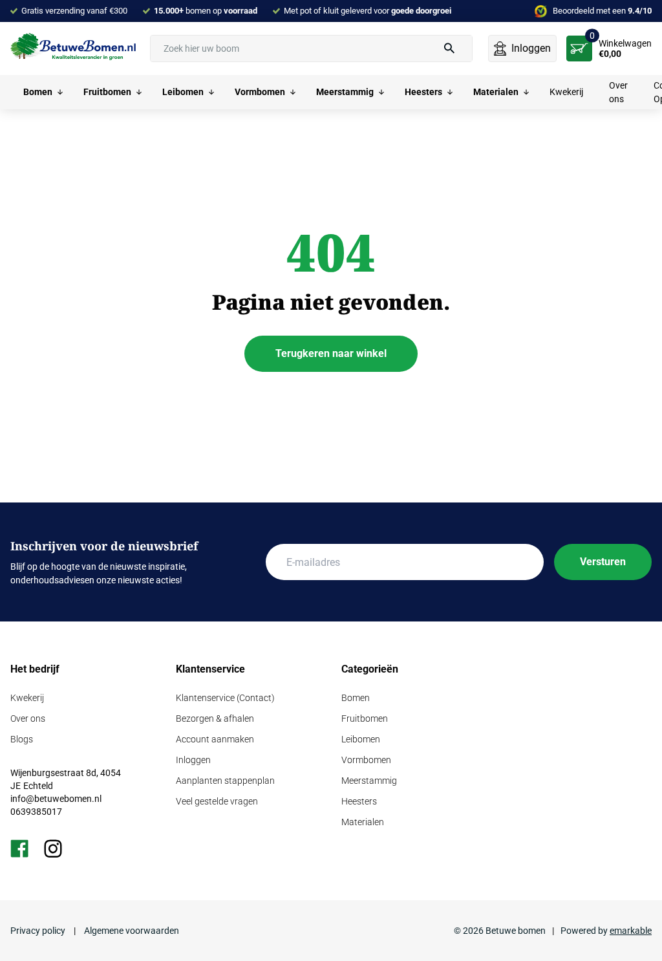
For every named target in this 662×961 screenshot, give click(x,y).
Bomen (355, 698)
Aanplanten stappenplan (225, 780)
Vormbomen (366, 760)
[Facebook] (19, 848)
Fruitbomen (364, 718)
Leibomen (360, 739)
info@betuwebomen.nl (55, 799)
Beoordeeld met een (602, 11)
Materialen (362, 822)
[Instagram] (53, 849)
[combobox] (311, 48)
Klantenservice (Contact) (225, 698)
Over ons (27, 718)
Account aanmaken (215, 739)
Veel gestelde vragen (217, 801)
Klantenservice (210, 669)
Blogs (21, 739)
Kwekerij (27, 698)
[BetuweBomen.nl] (75, 48)
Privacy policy (38, 930)
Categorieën (369, 669)
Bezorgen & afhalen (215, 718)
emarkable (631, 930)
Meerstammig (369, 780)
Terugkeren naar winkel (331, 353)
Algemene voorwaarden (130, 930)
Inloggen (193, 760)
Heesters (359, 801)
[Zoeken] (449, 48)
